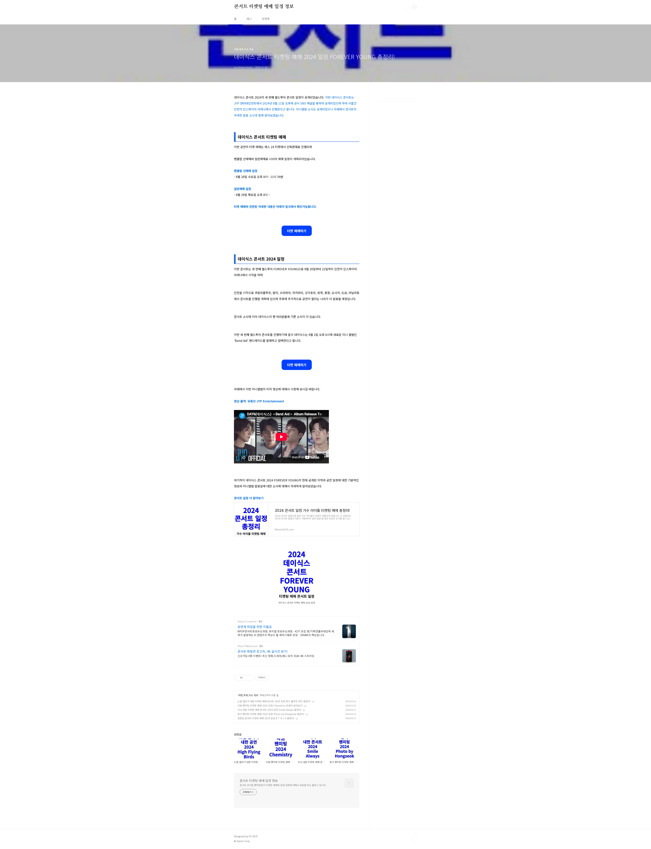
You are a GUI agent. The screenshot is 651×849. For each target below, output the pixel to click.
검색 (406, 6)
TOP (414, 837)
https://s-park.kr (247, 621)
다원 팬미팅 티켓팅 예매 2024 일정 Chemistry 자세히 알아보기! (270, 705)
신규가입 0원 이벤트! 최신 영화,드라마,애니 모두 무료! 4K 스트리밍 (276, 656)
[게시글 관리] (250, 677)
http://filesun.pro (248, 646)
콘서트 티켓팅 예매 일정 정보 (264, 6)
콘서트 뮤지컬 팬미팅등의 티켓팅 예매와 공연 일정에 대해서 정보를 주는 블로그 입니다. (283, 785)
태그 (249, 19)
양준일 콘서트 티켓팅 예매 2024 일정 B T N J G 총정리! (266, 718)
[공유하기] (246, 677)
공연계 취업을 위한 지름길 (255, 627)
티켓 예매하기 (296, 230)
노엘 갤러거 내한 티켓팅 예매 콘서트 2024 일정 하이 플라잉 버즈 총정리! (274, 701)
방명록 (266, 19)
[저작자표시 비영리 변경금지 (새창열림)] (273, 677)
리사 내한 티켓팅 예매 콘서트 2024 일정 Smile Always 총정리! (270, 709)
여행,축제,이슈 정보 (248, 695)
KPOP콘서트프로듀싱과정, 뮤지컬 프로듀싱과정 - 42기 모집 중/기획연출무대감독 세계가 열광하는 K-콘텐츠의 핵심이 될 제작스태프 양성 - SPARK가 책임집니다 (286, 633)
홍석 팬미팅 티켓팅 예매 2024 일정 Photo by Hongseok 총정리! (271, 714)
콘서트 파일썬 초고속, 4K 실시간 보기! (263, 651)
